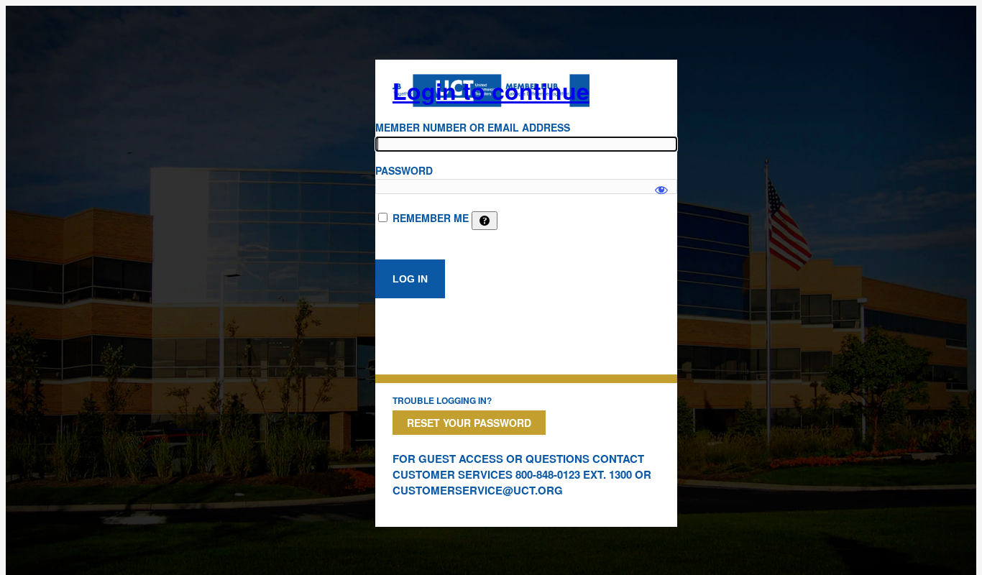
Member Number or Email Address (472, 127)
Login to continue (491, 90)
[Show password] (661, 183)
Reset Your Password (469, 422)
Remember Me (431, 218)
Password (404, 170)
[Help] (484, 220)
